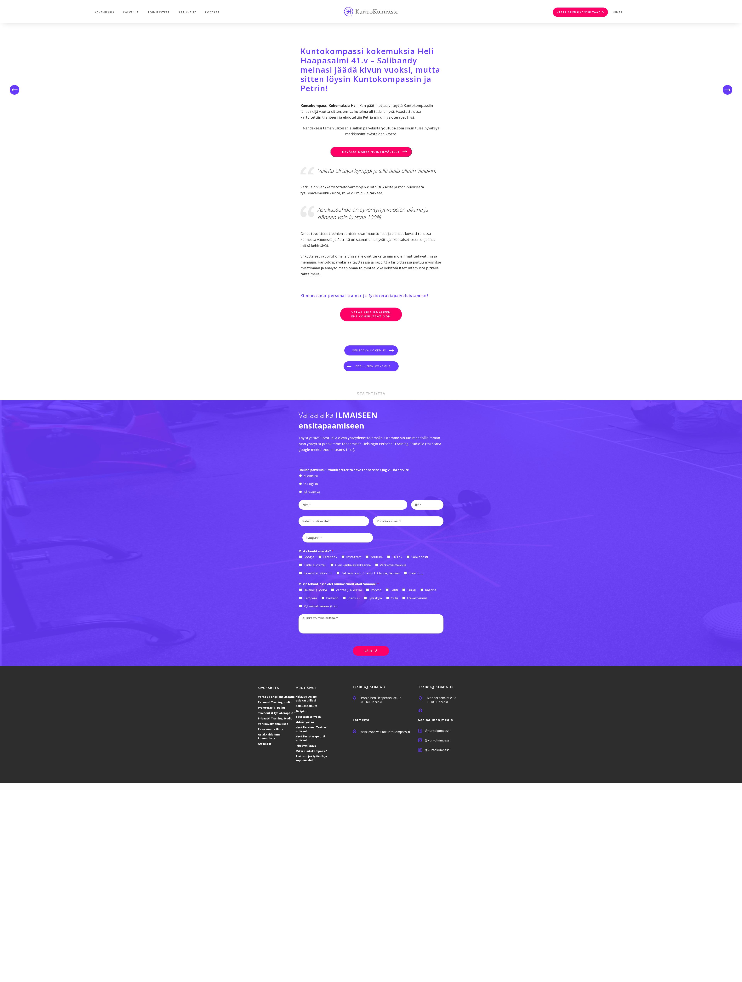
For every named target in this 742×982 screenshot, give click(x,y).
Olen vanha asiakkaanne (353, 565)
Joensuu (354, 598)
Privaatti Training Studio (275, 718)
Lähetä (371, 651)
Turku (411, 590)
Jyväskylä (375, 598)
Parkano (332, 598)
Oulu (394, 598)
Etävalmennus (417, 598)
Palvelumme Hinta (270, 729)
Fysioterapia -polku (271, 707)
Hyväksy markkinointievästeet (371, 152)
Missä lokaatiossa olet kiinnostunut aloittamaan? (339, 584)
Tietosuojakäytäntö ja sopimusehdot (311, 758)
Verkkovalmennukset (273, 724)
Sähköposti (419, 557)
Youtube (376, 557)
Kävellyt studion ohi (318, 573)
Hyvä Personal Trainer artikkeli (311, 729)
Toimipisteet (159, 12)
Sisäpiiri (301, 711)
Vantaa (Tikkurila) (349, 590)
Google (309, 557)
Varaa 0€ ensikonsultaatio (580, 12)
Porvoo (376, 590)
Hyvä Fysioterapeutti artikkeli (310, 738)
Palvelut (131, 12)
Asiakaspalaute (306, 706)
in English (311, 484)
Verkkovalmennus (393, 565)
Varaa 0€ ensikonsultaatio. (276, 697)
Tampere (310, 598)
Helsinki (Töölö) (315, 590)
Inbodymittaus (306, 745)
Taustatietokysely (309, 716)
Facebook (330, 557)
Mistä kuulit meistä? (316, 551)
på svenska (312, 492)
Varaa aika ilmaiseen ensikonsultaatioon (371, 314)
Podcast (212, 12)
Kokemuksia (104, 12)
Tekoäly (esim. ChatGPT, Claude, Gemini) (370, 573)
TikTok (397, 557)
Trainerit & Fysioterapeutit (277, 713)
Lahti (394, 590)
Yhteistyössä (305, 722)
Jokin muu (416, 573)
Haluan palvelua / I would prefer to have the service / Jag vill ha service (354, 470)
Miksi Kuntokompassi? (311, 751)
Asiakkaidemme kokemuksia (269, 736)
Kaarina (430, 590)
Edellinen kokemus (373, 366)
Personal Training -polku (275, 702)
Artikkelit (188, 12)
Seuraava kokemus (369, 350)
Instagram (353, 557)
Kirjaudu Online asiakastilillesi (306, 698)
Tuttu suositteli (315, 565)
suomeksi (311, 476)
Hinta (618, 12)
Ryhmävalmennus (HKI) (320, 606)
